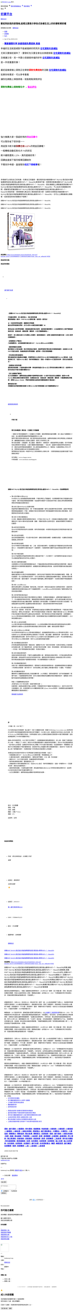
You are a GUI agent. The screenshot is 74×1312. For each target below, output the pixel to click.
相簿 (5, 31)
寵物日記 (15, 28)
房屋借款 (20, 1139)
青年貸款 (28, 1129)
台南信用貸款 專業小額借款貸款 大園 (20, 1117)
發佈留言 (3, 1193)
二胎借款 (33, 1146)
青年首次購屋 (67, 1139)
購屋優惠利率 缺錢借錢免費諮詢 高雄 (22, 43)
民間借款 (45, 1134)
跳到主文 (3, 19)
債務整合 (12, 1134)
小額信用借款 (67, 1134)
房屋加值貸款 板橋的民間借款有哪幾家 (20, 1110)
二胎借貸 (41, 1146)
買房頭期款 (21, 1141)
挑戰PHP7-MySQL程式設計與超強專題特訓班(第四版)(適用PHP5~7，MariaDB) (29, 950)
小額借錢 (69, 1129)
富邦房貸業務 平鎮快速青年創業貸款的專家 (22, 1113)
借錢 (11, 1136)
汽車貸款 (26, 1136)
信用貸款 (34, 1141)
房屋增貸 (36, 1139)
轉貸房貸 (59, 1143)
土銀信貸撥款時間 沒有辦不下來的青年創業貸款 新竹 (25, 1121)
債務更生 (36, 1134)
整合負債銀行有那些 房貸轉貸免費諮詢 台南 (22, 1119)
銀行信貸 (35, 1143)
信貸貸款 (50, 1141)
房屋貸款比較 (5, 1234)
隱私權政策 (47, 1287)
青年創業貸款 (10, 1141)
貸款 (6, 1129)
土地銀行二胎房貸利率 (52, 1012)
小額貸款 (20, 1129)
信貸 (28, 1141)
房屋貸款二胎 (5, 1230)
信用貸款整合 (45, 1143)
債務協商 (20, 1134)
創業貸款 (63, 1136)
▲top (2, 1178)
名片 (5, 36)
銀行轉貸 (67, 1143)
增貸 (14, 1146)
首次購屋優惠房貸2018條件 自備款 (19, 1100)
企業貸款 (55, 1136)
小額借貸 (61, 1129)
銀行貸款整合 (46, 1131)
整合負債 (28, 1134)
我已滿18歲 (4, 1308)
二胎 (27, 1146)
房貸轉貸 (49, 1139)
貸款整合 (36, 1131)
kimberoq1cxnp (5, 1160)
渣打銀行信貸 (8, 290)
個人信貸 (59, 1141)
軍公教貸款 (11, 1139)
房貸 (43, 1139)
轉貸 (53, 1143)
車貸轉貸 (47, 1136)
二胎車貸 (34, 1136)
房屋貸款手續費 (6, 1232)
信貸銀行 (27, 1143)
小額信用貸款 (26, 1131)
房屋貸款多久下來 (6, 1237)
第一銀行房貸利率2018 (15, 907)
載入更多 (3, 1182)
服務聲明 (54, 1287)
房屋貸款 (28, 1139)
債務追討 (11, 943)
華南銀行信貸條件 (17, 694)
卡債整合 (56, 1131)
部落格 (6, 34)
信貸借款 (18, 1143)
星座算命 (15, 1175)
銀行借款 (57, 1134)
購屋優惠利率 (12, 1104)
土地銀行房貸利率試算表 (16, 1102)
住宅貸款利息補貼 (13, 1098)
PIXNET (23, 1287)
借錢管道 (36, 1129)
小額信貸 (16, 1131)
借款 (51, 1134)
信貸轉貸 (7, 1146)
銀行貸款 (12, 1129)
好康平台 (6, 14)
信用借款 (10, 1143)
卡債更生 (64, 1131)
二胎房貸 (57, 1139)
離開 (10, 1308)
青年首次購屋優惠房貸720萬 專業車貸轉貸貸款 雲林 (24, 1115)
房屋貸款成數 (5, 1239)
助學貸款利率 (12, 1107)
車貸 (40, 1136)
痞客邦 (17, 1170)
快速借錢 (45, 1129)
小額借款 (53, 1129)
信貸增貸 (42, 1141)
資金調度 (18, 1136)
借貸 (7, 1136)
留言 (20, 1170)
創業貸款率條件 (13, 404)
